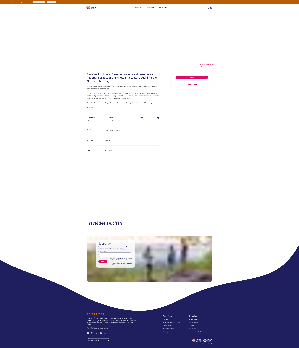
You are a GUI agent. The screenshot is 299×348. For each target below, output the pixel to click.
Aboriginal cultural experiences (97, 328)
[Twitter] (96, 333)
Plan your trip (163, 7)
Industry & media (194, 319)
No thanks (51, 2)
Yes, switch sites (39, 2)
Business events (193, 322)
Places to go (137, 7)
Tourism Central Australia (196, 332)
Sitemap (165, 332)
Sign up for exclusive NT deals (171, 322)
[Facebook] (88, 333)
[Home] (90, 7)
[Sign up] (211, 8)
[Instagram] (92, 333)
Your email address (103, 251)
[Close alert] (297, 1)
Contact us (166, 319)
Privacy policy (167, 325)
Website (192, 77)
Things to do (150, 7)
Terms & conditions (168, 329)
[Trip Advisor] (105, 333)
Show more (90, 107)
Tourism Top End (193, 329)
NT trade (191, 325)
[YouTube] (101, 333)
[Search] (207, 7)
